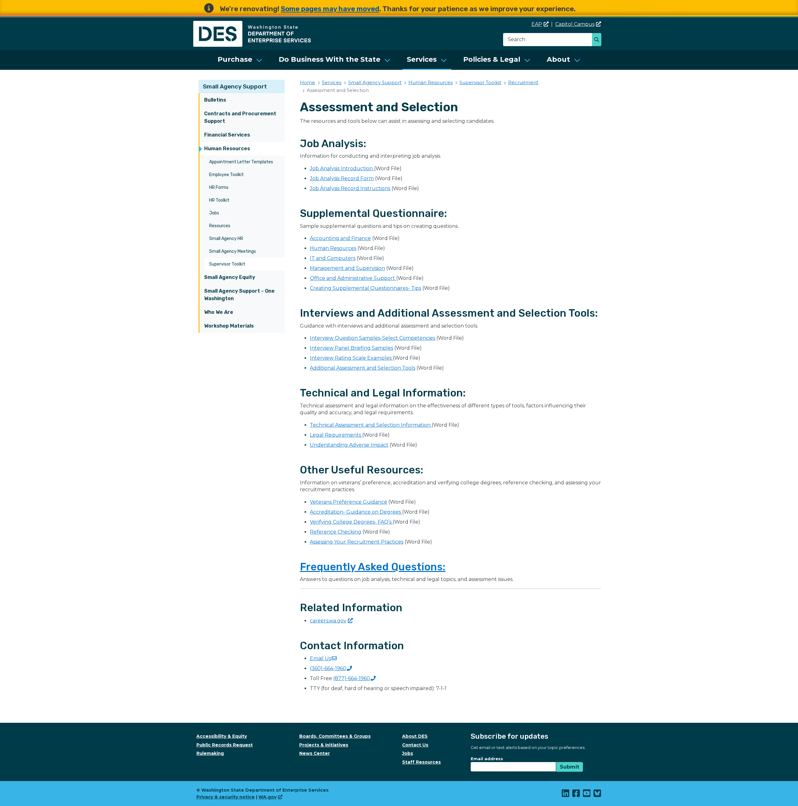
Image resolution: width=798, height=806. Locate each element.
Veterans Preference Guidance (348, 502)
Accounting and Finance (340, 238)
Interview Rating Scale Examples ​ (351, 358)
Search (598, 40)
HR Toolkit (219, 200)
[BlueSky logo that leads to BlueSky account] (598, 794)
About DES (415, 736)
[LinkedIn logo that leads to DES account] (566, 794)
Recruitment (523, 82)
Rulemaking (210, 753)
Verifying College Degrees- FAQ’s (351, 522)
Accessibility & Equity (221, 736)
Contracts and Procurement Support (240, 117)
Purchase (235, 59)
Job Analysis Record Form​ (342, 178)
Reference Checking (335, 532)
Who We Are (218, 312)
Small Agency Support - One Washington (239, 294)
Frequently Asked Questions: (372, 567)
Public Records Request (224, 744)
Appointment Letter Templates (241, 162)
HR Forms (218, 187)
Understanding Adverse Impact (349, 445)
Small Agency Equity (229, 277)
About (558, 59)
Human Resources (227, 148)
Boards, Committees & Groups (335, 736)
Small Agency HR (226, 238)
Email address (487, 758)
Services (422, 59)
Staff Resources (421, 762)
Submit (569, 767)
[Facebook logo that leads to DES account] (576, 794)
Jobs (214, 213)
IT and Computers (332, 258)
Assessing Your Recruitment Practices (356, 542)
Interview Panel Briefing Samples (351, 348)
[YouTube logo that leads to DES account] (587, 794)
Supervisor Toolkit (227, 264)
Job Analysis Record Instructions (350, 188)
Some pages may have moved (330, 9)
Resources (219, 225)
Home (307, 82)
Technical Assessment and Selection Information (371, 425)
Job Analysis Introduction (342, 168)
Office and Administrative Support (353, 278)
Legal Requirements (336, 435)
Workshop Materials (229, 326)
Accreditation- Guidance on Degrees (356, 512)
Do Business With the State (329, 59)
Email (320, 658)
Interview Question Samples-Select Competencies (372, 338)
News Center (314, 753)
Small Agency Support (235, 86)
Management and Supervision (347, 268)
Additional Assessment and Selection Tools (362, 368)
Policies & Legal (491, 59)
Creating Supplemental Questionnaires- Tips (365, 288)
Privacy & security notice (225, 796)
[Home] (252, 24)
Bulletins (215, 100)
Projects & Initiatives (323, 744)
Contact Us (415, 744)
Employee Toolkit (226, 174)
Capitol (574, 24)
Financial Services (227, 135)
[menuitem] (240, 60)
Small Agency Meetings (232, 251)
